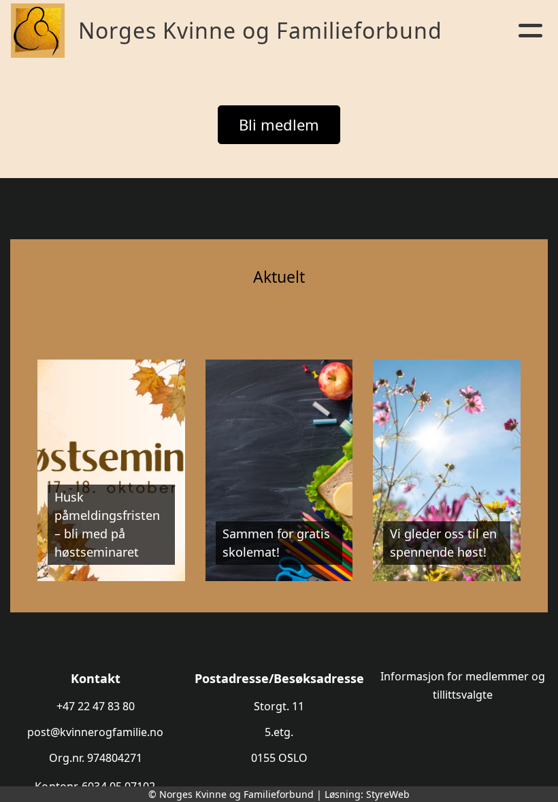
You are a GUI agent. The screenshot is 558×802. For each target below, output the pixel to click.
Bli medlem (279, 124)
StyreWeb (388, 794)
